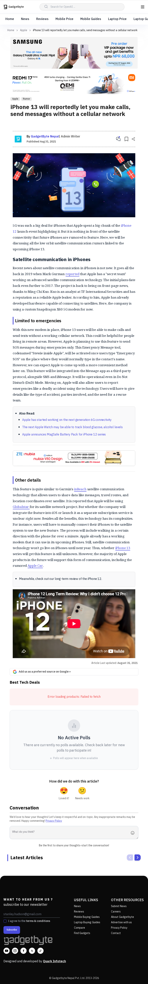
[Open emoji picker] (134, 833)
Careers (116, 911)
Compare (79, 928)
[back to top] (136, 974)
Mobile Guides (90, 19)
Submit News (119, 906)
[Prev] (130, 857)
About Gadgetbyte (122, 917)
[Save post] (126, 139)
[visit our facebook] (23, 951)
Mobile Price (64, 19)
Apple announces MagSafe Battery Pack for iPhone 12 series (64, 434)
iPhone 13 (122, 548)
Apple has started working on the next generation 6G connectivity (67, 420)
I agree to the (29, 921)
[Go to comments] (118, 139)
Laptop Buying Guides (87, 922)
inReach (80, 489)
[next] (138, 857)
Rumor (26, 99)
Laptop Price (117, 19)
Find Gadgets (82, 933)
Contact (116, 933)
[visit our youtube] (6, 951)
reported (72, 274)
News (25, 19)
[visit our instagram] (15, 951)
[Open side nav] (142, 7)
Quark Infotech (54, 961)
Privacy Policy (54, 821)
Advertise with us (121, 922)
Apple (23, 30)
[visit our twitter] (32, 951)
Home (9, 19)
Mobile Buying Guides (87, 917)
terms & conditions (38, 921)
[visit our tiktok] (40, 951)
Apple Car (35, 565)
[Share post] (133, 139)
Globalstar (21, 506)
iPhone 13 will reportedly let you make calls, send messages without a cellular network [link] (85, 30)
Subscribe (12, 930)
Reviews (42, 19)
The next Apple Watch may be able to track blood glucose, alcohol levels (72, 427)
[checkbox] (5, 921)
